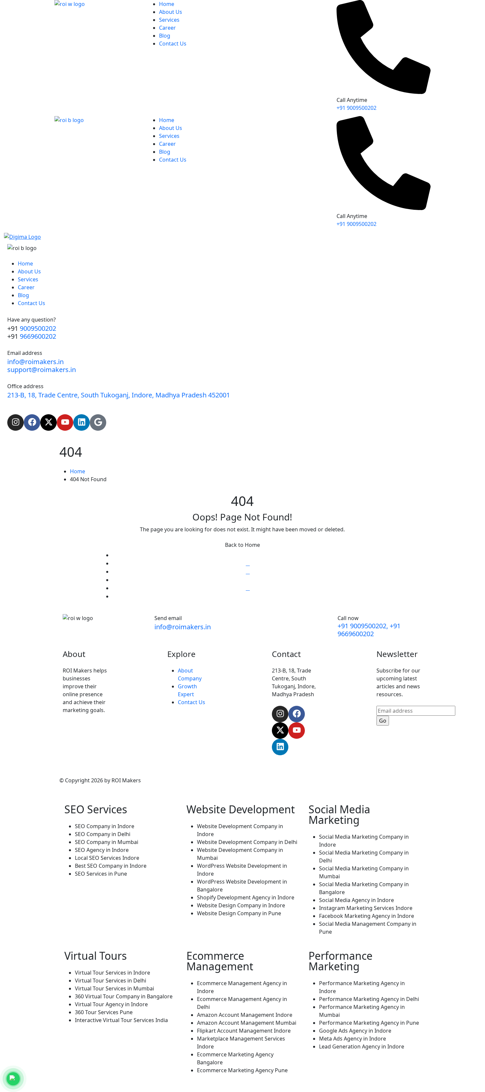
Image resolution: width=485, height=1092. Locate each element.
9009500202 (38, 328)
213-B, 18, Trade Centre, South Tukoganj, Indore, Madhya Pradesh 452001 (118, 394)
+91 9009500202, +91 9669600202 (369, 629)
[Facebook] (32, 422)
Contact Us (191, 702)
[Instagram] (15, 422)
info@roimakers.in (35, 361)
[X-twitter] (48, 422)
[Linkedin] (81, 422)
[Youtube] (65, 422)
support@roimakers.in (41, 369)
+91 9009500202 (356, 107)
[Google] (98, 422)
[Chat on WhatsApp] (13, 1078)
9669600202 (38, 336)
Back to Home (242, 544)
